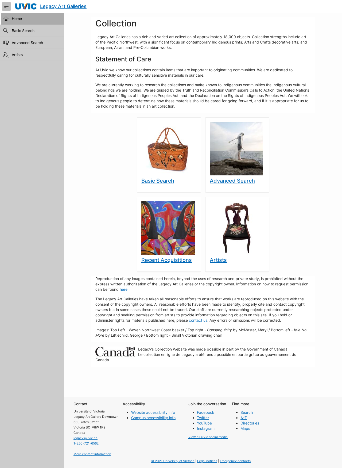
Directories (249, 423)
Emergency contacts (235, 461)
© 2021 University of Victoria (173, 461)
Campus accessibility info (153, 417)
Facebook (205, 412)
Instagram (206, 428)
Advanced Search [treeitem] (27, 42)
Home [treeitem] (17, 18)
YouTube (204, 423)
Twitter (203, 417)
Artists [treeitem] (17, 54)
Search (246, 412)
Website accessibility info (153, 412)
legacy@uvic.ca (85, 438)
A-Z (243, 417)
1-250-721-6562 (86, 443)
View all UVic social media (208, 437)
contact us (198, 320)
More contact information (92, 454)
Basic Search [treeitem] (23, 30)
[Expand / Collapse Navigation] (6, 6)
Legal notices (207, 461)
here (123, 289)
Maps (245, 428)
